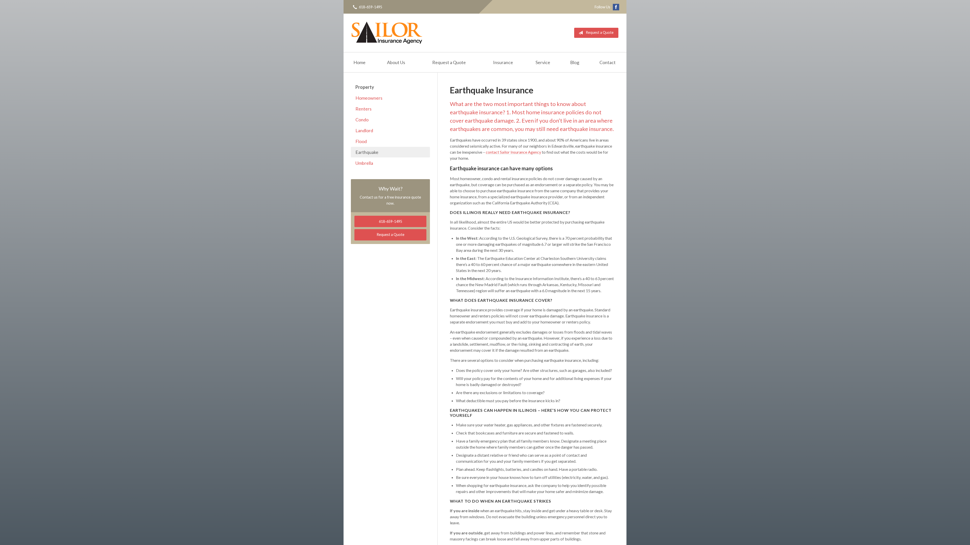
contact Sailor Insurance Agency (513, 152)
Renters (363, 109)
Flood (361, 141)
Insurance (503, 62)
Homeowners (368, 98)
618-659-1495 (370, 7)
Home (359, 62)
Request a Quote (600, 32)
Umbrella (364, 163)
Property (364, 87)
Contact (607, 62)
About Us (396, 62)
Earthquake (366, 152)
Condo (362, 119)
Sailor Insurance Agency (387, 33)
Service (543, 62)
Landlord (364, 130)
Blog (574, 62)
